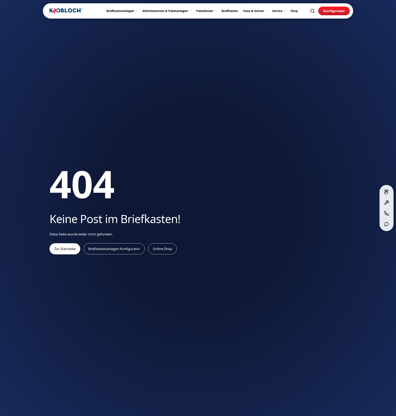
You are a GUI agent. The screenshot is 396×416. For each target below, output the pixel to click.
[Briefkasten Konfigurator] (386, 191)
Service (277, 11)
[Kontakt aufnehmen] (386, 213)
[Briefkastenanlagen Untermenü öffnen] (137, 11)
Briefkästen (230, 11)
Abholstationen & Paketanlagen (165, 11)
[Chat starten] (386, 224)
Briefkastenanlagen (120, 11)
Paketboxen (204, 11)
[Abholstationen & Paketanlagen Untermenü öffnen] (191, 11)
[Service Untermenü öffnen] (286, 11)
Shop (294, 11)
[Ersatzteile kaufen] (386, 202)
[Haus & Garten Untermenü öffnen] (267, 11)
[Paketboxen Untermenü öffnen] (216, 11)
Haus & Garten (253, 11)
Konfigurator (334, 11)
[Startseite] (66, 10)
